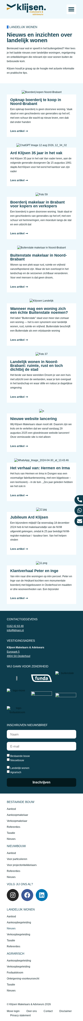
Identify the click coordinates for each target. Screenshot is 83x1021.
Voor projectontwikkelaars (22, 865)
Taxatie (11, 832)
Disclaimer (65, 1011)
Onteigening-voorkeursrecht (23, 978)
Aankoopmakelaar (17, 814)
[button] (71, 9)
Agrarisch (15, 772)
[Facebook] (27, 895)
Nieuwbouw (17, 760)
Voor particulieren (17, 859)
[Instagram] (13, 895)
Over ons (31, 1011)
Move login (13, 1011)
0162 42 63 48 (15, 626)
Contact (48, 1011)
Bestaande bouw (20, 756)
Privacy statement (20, 1015)
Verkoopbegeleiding (18, 934)
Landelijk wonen (19, 768)
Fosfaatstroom (15, 972)
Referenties (13, 826)
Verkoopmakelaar (17, 820)
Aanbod (11, 808)
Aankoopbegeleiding (19, 922)
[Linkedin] (42, 895)
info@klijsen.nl (15, 630)
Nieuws (11, 838)
